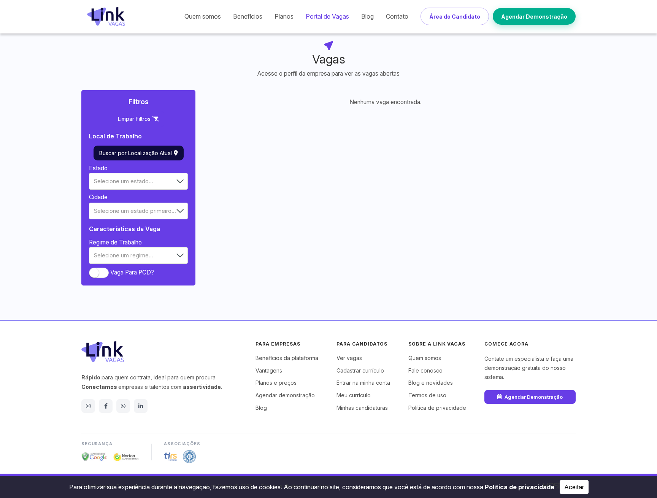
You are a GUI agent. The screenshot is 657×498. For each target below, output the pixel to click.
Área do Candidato (454, 16)
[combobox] (138, 181)
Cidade (98, 197)
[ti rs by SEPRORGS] (170, 456)
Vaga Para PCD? (132, 272)
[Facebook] (106, 406)
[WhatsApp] (123, 406)
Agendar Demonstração (534, 16)
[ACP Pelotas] (189, 456)
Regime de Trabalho (115, 242)
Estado (98, 168)
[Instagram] (88, 406)
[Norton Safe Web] (126, 456)
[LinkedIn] (141, 406)
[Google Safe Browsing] (94, 456)
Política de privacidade (519, 487)
